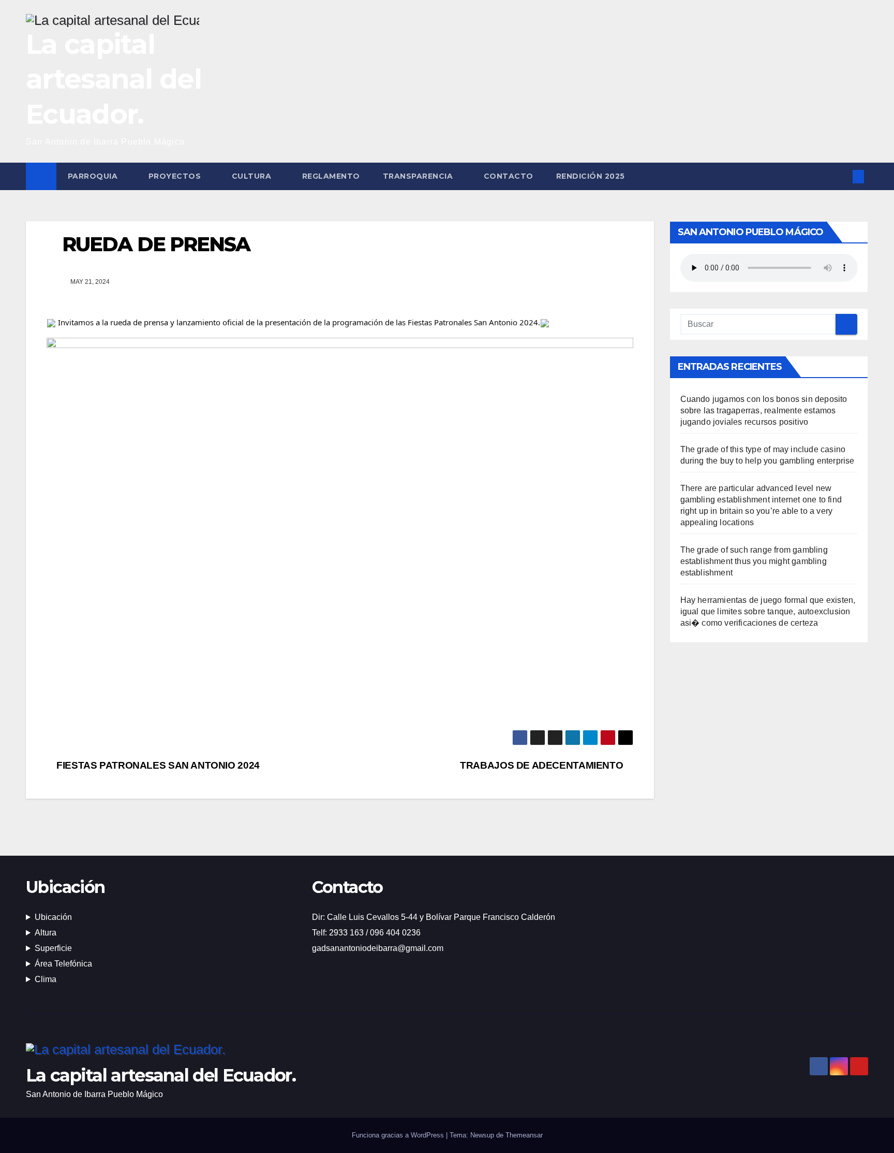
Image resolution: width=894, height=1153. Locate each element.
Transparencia (419, 176)
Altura (45, 932)
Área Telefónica (63, 963)
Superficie (53, 948)
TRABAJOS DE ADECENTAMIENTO (542, 765)
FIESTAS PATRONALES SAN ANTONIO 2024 (157, 765)
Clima (45, 979)
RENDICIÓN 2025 (590, 176)
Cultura (253, 176)
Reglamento (331, 176)
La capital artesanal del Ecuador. (113, 79)
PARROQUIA (94, 176)
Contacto (508, 176)
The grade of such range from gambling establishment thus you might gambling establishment (754, 561)
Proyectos (175, 176)
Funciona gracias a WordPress (399, 1135)
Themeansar (524, 1135)
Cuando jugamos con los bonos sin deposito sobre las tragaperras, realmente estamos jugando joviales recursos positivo (763, 410)
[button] (841, 176)
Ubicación (53, 917)
